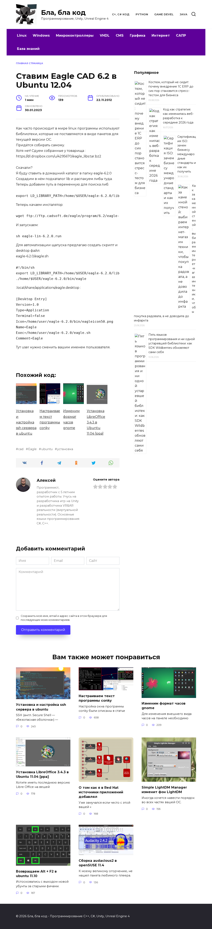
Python (142, 14)
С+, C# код (120, 14)
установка (65, 449)
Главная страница (29, 63)
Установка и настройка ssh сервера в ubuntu (41, 707)
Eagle (32, 449)
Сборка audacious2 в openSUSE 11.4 (98, 863)
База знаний (28, 49)
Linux (21, 35)
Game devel (163, 14)
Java (183, 14)
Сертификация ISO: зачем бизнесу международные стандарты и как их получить (186, 154)
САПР (181, 35)
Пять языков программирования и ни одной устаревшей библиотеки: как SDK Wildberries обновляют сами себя (171, 343)
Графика (137, 35)
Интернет (161, 35)
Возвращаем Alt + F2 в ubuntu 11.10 (36, 873)
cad (20, 449)
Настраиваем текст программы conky (97, 698)
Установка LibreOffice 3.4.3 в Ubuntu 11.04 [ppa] (42, 774)
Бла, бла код (63, 12)
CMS (120, 35)
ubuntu (46, 449)
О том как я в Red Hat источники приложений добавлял (101, 792)
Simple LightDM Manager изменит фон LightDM (164, 789)
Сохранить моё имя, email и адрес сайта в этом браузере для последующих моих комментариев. (64, 617)
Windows (41, 35)
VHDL (105, 35)
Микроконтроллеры (75, 35)
